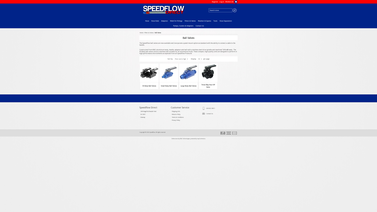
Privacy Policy (176, 120)
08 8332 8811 (210, 108)
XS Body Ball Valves (149, 86)
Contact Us (200, 26)
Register (215, 2)
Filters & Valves (190, 21)
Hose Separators (226, 21)
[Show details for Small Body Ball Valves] (169, 73)
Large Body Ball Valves (188, 86)
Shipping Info (176, 111)
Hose (147, 21)
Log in (221, 2)
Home (141, 32)
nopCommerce (201, 138)
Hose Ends (155, 21)
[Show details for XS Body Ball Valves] (149, 73)
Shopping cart (235, 1)
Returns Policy (176, 114)
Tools (215, 21)
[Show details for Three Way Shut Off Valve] (208, 73)
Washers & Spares (204, 21)
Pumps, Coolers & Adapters (183, 26)
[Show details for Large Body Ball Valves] (188, 73)
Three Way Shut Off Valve (208, 86)
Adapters (164, 21)
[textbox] (220, 10)
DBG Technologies (185, 138)
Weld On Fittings (176, 21)
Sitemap (142, 117)
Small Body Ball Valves (169, 86)
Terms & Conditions (178, 117)
